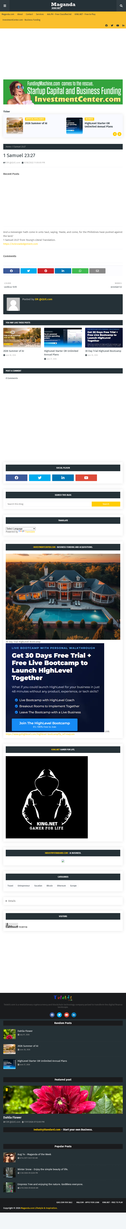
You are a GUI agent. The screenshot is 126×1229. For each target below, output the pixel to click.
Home (8, 147)
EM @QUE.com (13, 162)
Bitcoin (50, 886)
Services (40, 14)
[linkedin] (123, 25)
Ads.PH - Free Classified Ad (59, 14)
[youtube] (118, 25)
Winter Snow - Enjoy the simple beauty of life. (43, 1169)
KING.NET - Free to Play (85, 14)
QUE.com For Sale (64, 1202)
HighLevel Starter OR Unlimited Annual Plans (41, 125)
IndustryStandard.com (56, 853)
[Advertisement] (63, 56)
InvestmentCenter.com (44, 547)
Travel (10, 886)
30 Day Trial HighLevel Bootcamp (100, 125)
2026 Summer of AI (13, 350)
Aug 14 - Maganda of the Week (34, 1154)
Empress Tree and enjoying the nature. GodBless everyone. (50, 1184)
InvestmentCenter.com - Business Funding (21, 20)
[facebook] (106, 25)
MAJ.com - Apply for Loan (87, 1202)
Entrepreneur (24, 886)
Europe (73, 886)
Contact (29, 14)
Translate (30, 531)
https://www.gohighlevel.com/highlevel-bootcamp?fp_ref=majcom (40, 734)
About (20, 14)
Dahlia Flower (25, 1031)
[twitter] (112, 25)
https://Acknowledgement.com (20, 243)
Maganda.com (8, 14)
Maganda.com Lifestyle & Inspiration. (39, 1208)
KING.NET (55, 749)
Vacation (38, 886)
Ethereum (61, 886)
